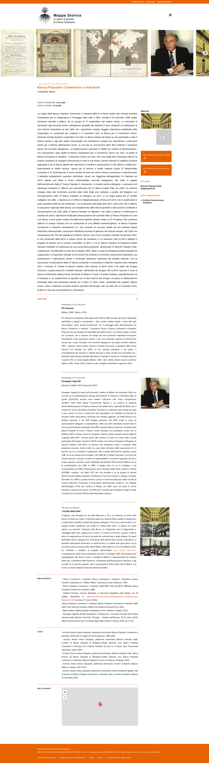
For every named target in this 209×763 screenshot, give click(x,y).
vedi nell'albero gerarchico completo (156, 155)
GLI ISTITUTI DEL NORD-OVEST (53, 84)
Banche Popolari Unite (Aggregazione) (151, 187)
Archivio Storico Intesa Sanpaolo (153, 201)
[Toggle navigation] (169, 15)
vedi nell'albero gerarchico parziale (156, 168)
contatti (100, 758)
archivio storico (137, 2)
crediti (91, 758)
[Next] (205, 53)
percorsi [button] (42, 299)
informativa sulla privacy (46, 758)
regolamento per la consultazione (72, 758)
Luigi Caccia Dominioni (124, 550)
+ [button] (65, 691)
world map (150, 2)
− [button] (65, 697)
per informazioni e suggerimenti (118, 758)
